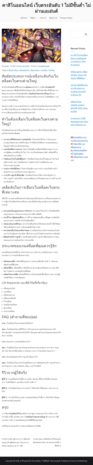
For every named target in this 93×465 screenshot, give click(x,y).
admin (6, 66)
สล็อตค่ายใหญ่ (13, 70)
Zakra (73, 461)
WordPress (83, 461)
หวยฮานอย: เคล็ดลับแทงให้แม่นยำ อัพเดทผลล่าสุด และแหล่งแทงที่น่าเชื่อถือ (47, 442)
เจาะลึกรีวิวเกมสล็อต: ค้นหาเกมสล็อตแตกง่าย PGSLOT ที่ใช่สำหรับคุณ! (79, 60)
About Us (53, 18)
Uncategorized (43, 66)
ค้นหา (86, 34)
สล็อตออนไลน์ (24, 70)
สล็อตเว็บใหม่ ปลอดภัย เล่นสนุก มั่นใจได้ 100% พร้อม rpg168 (79, 107)
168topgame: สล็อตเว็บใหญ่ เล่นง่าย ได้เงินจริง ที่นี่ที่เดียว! (79, 75)
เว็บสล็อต (51, 70)
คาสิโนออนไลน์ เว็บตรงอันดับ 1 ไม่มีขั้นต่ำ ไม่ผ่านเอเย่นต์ (40, 461)
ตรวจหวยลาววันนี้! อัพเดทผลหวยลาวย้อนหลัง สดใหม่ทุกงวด (79, 121)
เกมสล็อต (44, 70)
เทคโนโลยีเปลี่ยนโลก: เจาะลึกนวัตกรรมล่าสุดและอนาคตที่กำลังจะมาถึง (79, 90)
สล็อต (32, 18)
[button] (36, 18)
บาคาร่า (43, 18)
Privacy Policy (66, 18)
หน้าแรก (24, 18)
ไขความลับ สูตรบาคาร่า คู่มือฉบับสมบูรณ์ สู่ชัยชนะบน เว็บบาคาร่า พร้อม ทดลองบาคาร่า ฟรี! (16, 442)
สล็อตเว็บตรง (35, 70)
